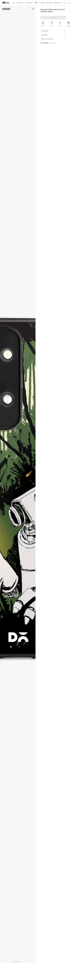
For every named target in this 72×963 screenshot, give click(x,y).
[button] (53, 31)
